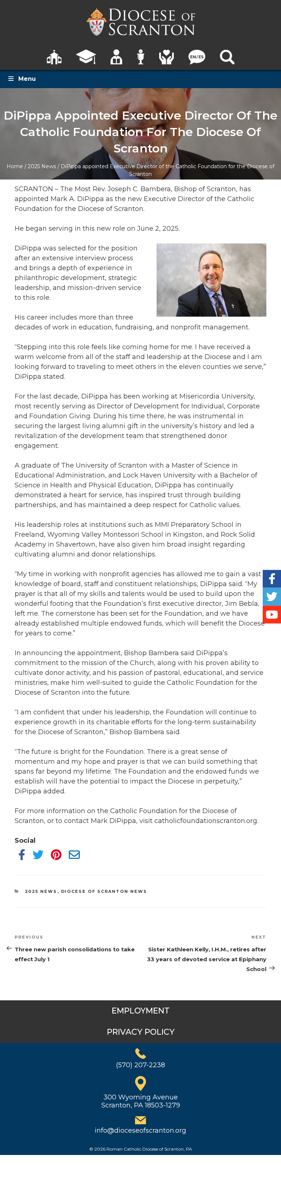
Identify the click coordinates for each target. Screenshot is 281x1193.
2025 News (42, 166)
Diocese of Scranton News (104, 891)
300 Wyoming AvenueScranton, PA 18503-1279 (140, 1101)
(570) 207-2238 (140, 1065)
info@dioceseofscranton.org (140, 1130)
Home (15, 166)
